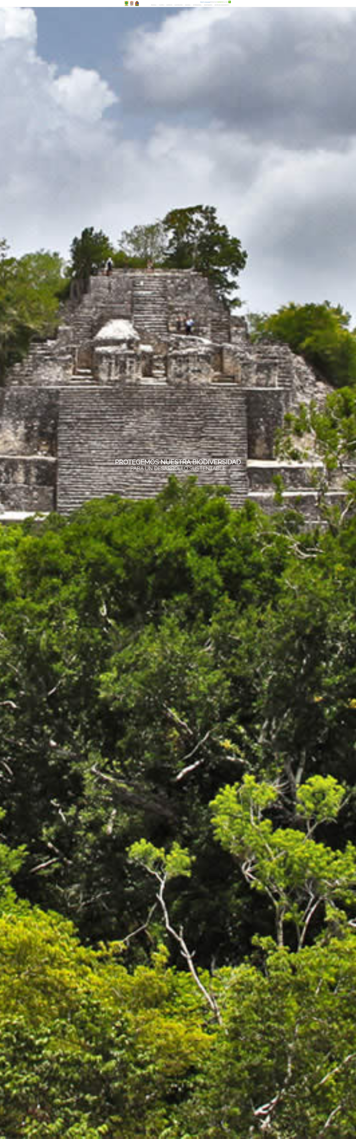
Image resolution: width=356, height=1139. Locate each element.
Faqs (215, 2)
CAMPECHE (169, 5)
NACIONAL (187, 5)
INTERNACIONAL (197, 5)
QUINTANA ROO (178, 5)
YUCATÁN (161, 5)
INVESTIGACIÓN (208, 5)
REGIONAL (153, 5)
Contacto (220, 2)
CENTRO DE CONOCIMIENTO (222, 5)
